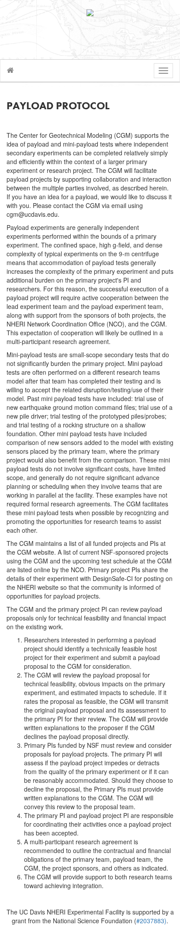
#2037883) (151, 920)
